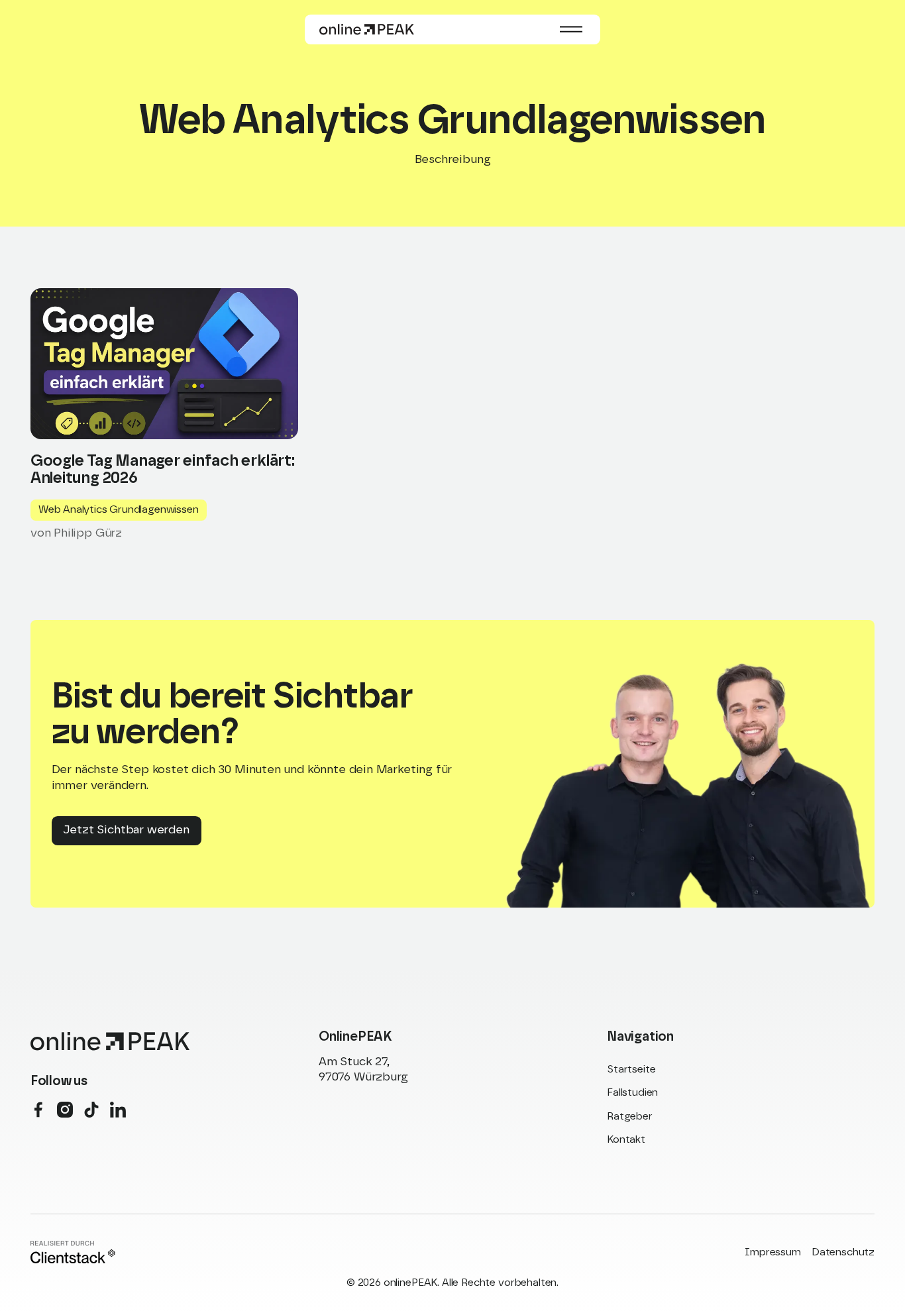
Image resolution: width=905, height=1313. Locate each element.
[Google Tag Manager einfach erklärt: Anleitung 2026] (164, 412)
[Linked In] (118, 1109)
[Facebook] (38, 1109)
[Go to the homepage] (109, 1041)
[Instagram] (65, 1109)
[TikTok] (91, 1109)
